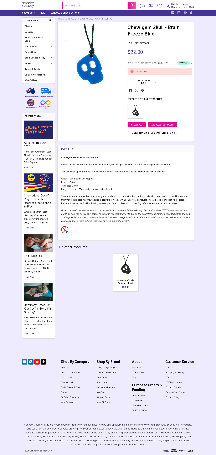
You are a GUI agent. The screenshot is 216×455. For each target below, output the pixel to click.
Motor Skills (31, 46)
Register (176, 6)
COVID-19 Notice (174, 382)
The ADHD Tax (33, 255)
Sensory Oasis (103, 397)
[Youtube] (185, 12)
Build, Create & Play (35, 57)
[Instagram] (179, 12)
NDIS (42, 12)
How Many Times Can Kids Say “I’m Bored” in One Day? (38, 308)
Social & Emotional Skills (34, 39)
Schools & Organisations (65, 12)
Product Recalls (173, 387)
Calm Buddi (102, 377)
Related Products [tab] (73, 247)
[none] (91, 56)
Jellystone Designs (106, 387)
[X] (136, 90)
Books (28, 63)
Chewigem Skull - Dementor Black (125, 281)
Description (68, 148)
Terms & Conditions (175, 392)
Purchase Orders (140, 405)
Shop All (29, 26)
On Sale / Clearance (35, 74)
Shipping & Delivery (175, 372)
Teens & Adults (32, 69)
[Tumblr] (191, 12)
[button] (144, 81)
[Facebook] (172, 12)
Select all (136, 125)
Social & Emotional (70, 372)
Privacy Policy (172, 397)
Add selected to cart (162, 125)
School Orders (138, 395)
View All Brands (104, 402)
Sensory (29, 31)
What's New (31, 80)
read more (29, 167)
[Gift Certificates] (151, 6)
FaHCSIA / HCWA (140, 410)
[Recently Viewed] (142, 6)
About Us (27, 12)
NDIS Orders (138, 400)
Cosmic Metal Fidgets (107, 372)
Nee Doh (101, 392)
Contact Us (171, 367)
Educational (31, 52)
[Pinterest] (142, 90)
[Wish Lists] (160, 6)
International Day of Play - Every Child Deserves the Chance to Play (37, 201)
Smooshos (102, 382)
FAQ (168, 377)
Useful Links (138, 372)
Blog (134, 377)
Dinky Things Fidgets (107, 367)
